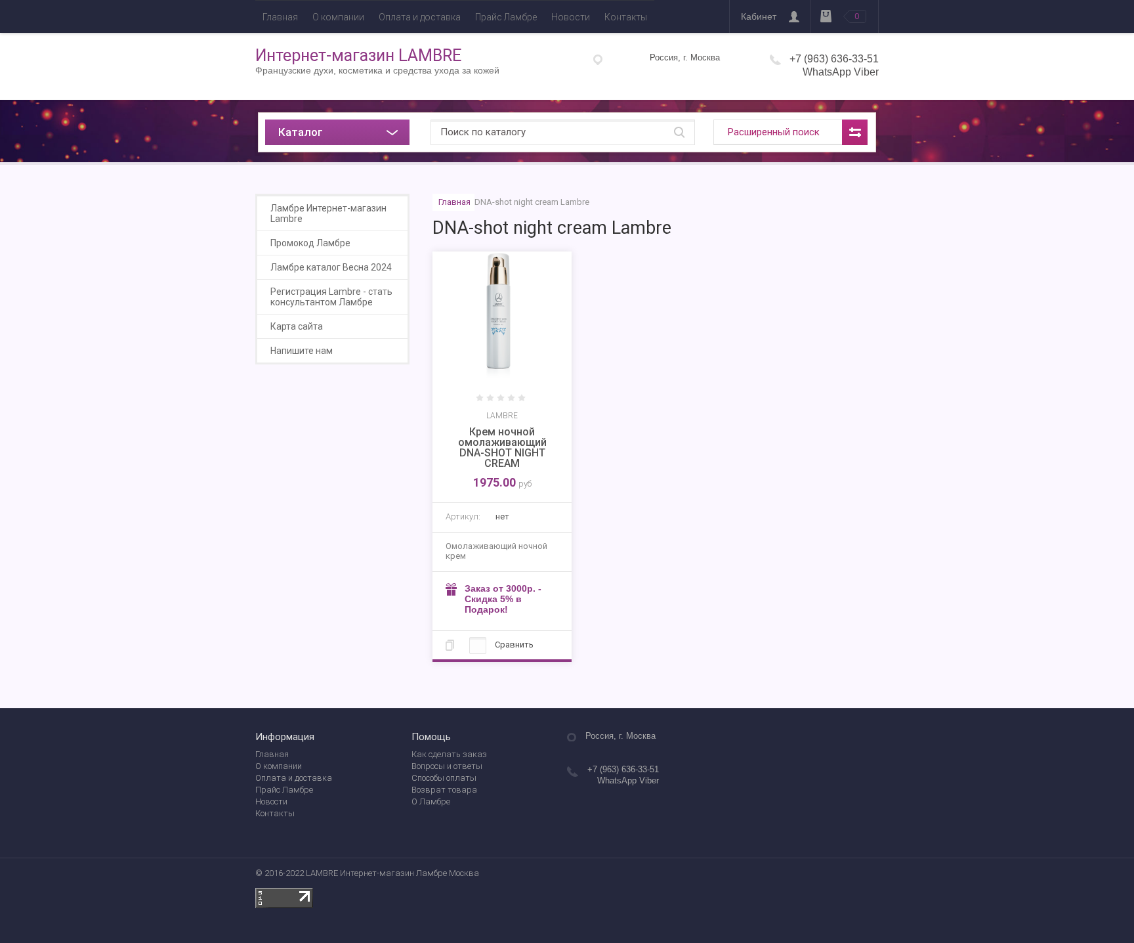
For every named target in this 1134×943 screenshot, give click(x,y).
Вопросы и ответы (446, 766)
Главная (280, 17)
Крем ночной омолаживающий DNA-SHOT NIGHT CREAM (502, 448)
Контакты (625, 17)
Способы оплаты (443, 778)
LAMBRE (502, 415)
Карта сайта (296, 326)
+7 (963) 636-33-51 (834, 58)
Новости (570, 17)
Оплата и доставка (420, 17)
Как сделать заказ (449, 754)
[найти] (679, 132)
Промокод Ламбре (310, 243)
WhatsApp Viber (841, 71)
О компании (338, 17)
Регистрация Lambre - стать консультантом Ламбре (331, 296)
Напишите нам (301, 350)
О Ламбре (430, 801)
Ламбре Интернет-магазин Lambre (328, 213)
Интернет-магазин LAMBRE (358, 55)
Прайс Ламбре (506, 17)
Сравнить (513, 644)
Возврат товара (444, 790)
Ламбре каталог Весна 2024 (331, 267)
